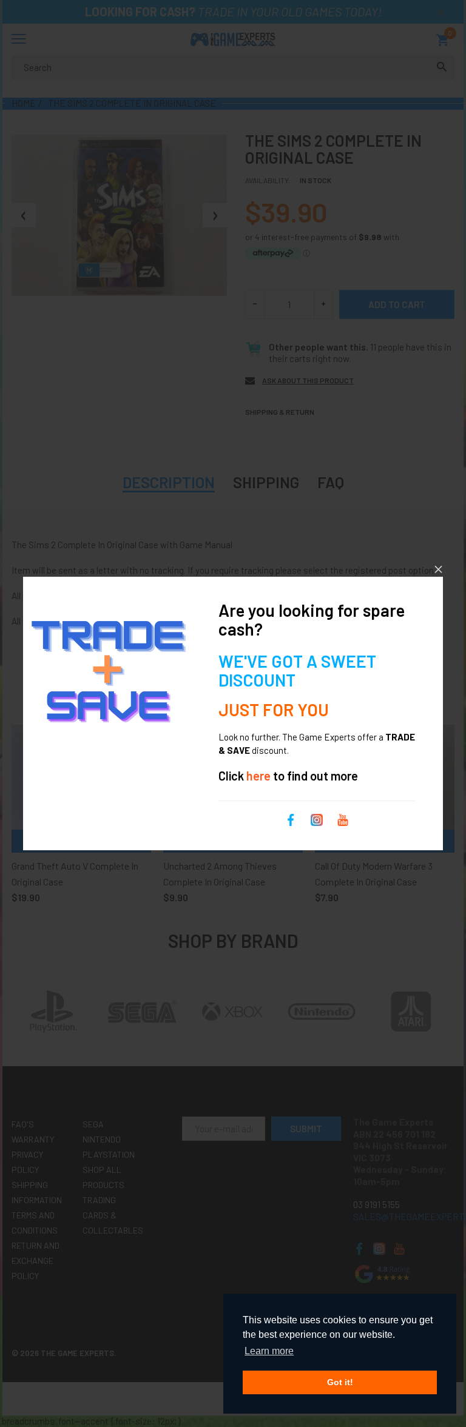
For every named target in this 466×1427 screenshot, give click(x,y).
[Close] (438, 569)
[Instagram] (317, 818)
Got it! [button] (340, 1382)
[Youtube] (343, 818)
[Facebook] (291, 818)
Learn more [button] (269, 1351)
